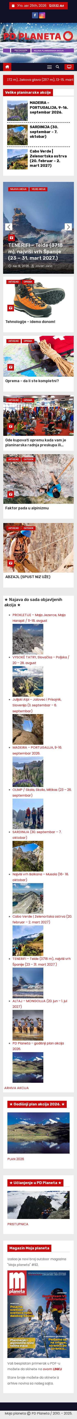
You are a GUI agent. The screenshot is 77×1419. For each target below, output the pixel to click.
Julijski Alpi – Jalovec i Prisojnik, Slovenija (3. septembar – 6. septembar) (37, 705)
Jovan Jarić (43, 266)
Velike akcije (38, 189)
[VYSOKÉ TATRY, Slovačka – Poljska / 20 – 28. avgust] (28, 681)
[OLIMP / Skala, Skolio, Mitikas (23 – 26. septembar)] (28, 813)
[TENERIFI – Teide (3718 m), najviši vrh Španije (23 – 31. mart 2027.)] (28, 982)
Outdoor (28, 459)
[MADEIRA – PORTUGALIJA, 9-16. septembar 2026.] (28, 771)
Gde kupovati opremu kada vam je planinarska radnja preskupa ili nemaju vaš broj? (35, 445)
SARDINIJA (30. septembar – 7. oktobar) (44, 132)
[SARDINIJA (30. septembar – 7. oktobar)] (28, 856)
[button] (58, 66)
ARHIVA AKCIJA (16, 1088)
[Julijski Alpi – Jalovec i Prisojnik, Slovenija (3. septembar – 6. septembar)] (28, 729)
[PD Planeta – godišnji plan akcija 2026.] (28, 1067)
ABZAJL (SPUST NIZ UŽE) (27, 577)
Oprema (28, 281)
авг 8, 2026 (21, 266)
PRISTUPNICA (17, 1224)
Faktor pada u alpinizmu (27, 508)
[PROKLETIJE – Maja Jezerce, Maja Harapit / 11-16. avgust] (28, 639)
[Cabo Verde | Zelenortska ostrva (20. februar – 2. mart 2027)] (28, 940)
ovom (52, 1369)
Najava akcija (18, 189)
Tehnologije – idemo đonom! (30, 321)
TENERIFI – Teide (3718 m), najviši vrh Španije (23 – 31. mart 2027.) (35, 251)
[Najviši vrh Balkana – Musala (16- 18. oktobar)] (28, 898)
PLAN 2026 (15, 1159)
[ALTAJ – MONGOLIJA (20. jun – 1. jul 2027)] (28, 1025)
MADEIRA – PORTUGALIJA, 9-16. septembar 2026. (49, 107)
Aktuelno (13, 281)
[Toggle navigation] (49, 67)
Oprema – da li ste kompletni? (32, 381)
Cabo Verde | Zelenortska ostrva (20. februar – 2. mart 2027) (48, 158)
